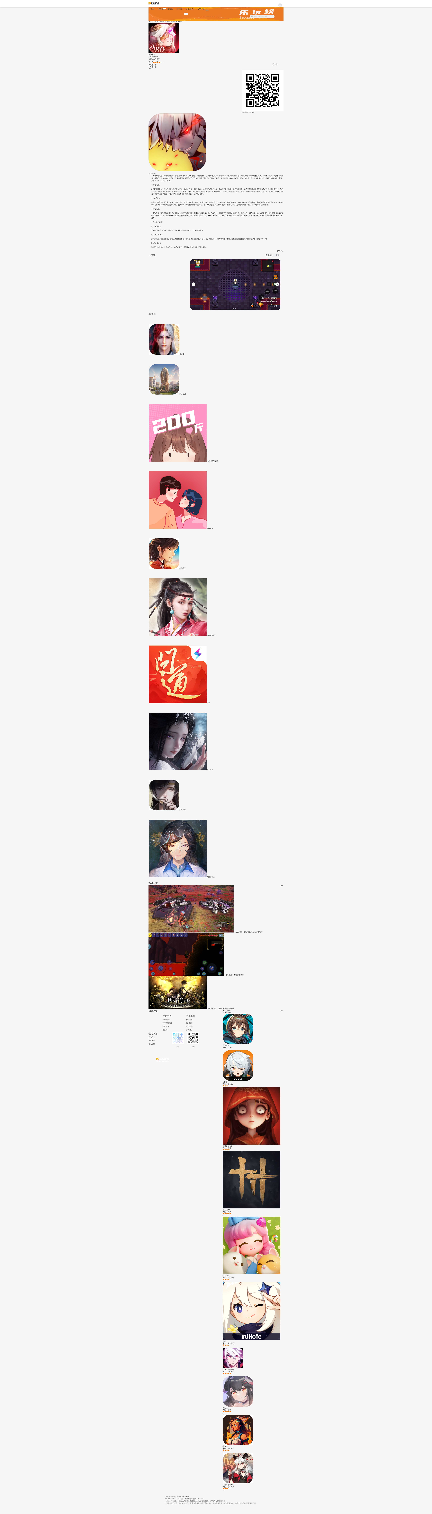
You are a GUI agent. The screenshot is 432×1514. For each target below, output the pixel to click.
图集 (277, 255)
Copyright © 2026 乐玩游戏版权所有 (177, 1496)
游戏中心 (166, 1016)
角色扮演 (170, 21)
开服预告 (151, 1044)
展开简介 (280, 251)
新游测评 (189, 1020)
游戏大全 (151, 1037)
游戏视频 (189, 1030)
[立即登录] (279, 7)
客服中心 (165, 1030)
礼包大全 (151, 1040)
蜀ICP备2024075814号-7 (173, 1499)
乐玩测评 (155, 56)
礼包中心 (165, 1026)
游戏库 (163, 21)
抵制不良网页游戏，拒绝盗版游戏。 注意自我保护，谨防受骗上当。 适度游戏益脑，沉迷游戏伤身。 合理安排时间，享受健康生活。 (211, 1503)
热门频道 (153, 1033)
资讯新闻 (190, 1016)
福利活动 (189, 1023)
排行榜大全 (166, 1020)
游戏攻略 (189, 1026)
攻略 (150, 56)
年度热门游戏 (167, 1023)
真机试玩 (269, 255)
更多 (282, 885)
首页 (158, 21)
